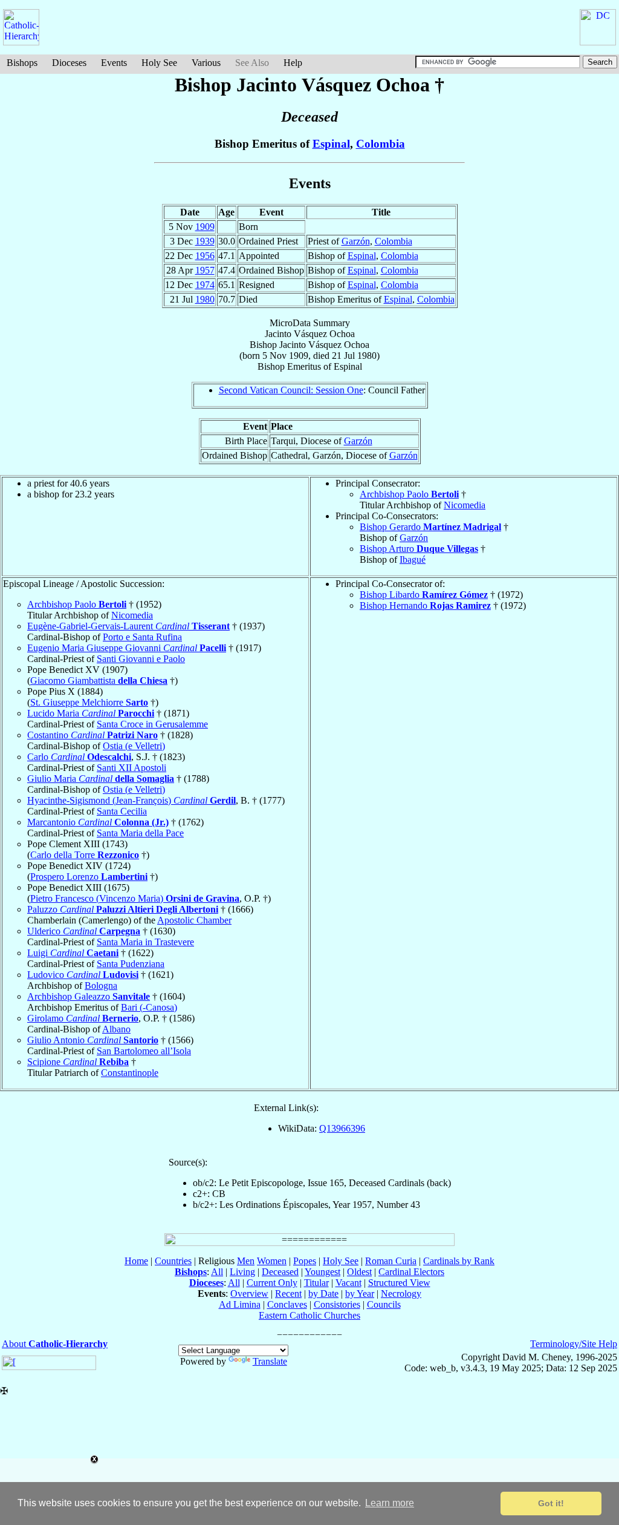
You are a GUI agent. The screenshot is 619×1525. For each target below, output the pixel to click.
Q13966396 (342, 1128)
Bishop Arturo (419, 548)
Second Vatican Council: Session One (291, 390)
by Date (323, 1293)
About (55, 1344)
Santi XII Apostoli (131, 767)
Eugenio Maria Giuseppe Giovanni (126, 648)
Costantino (92, 735)
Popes (304, 1261)
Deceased (280, 1272)
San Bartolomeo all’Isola (144, 1051)
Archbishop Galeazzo (88, 996)
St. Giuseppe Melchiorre (89, 702)
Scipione (78, 1062)
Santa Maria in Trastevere (145, 942)
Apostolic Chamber (194, 920)
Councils (384, 1304)
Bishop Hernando (425, 605)
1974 (205, 285)
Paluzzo (122, 909)
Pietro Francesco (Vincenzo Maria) (134, 898)
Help (293, 62)
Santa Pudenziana (130, 964)
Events (114, 62)
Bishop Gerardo (430, 527)
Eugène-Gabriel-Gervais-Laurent (128, 626)
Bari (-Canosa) (149, 1007)
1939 (205, 241)
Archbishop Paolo (409, 494)
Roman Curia (390, 1261)
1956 (205, 256)
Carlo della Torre (84, 855)
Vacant (348, 1282)
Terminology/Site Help (573, 1344)
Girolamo (82, 1018)
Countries (173, 1261)
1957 (205, 270)
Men (245, 1261)
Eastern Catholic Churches (309, 1315)
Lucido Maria (90, 713)
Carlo (79, 757)
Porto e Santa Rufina (142, 637)
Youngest (322, 1272)
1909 (205, 226)
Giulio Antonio (92, 1040)
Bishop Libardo (424, 594)
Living (242, 1272)
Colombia (380, 143)
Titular (316, 1282)
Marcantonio (98, 822)
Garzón (356, 241)
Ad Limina (240, 1304)
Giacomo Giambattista (98, 680)
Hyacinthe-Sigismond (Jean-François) (131, 800)
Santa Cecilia (122, 811)
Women (272, 1261)
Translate (270, 1361)
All (217, 1272)
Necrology (401, 1293)
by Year (359, 1293)
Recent (288, 1293)
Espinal (331, 143)
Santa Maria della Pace (140, 833)
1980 (205, 299)
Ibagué (413, 559)
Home (136, 1261)
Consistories (337, 1304)
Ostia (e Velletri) (134, 746)
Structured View (399, 1282)
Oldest (359, 1272)
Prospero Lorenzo (88, 876)
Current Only (272, 1282)
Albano (116, 1029)
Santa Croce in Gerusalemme (152, 724)
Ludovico (82, 974)
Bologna (101, 985)
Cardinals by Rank (458, 1261)
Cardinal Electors (411, 1272)
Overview (249, 1293)
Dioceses (69, 62)
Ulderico (83, 931)
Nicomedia (464, 505)
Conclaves (287, 1304)
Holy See (159, 62)
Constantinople (129, 1073)
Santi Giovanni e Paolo (141, 659)
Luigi (72, 953)
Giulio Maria (100, 778)
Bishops (22, 62)
